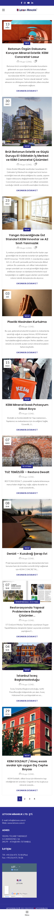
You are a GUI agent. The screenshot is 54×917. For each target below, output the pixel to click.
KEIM (27, 146)
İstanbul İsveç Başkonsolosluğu (27, 678)
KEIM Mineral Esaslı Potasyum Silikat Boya (27, 407)
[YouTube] (28, 3)
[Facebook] (21, 3)
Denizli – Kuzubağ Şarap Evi (27, 554)
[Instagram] (24, 3)
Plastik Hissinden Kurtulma (27, 322)
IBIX (27, 43)
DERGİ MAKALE (22, 602)
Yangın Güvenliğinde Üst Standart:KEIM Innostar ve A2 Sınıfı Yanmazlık (27, 239)
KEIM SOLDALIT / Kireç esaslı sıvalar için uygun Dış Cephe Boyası (27, 765)
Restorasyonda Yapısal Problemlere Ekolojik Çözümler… (27, 612)
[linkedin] (32, 3)
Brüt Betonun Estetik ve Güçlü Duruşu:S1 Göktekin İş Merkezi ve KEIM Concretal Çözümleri (27, 156)
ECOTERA (27, 466)
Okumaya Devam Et (27, 91)
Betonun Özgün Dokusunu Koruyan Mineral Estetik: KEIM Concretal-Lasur (27, 53)
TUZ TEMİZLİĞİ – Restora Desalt (27, 472)
